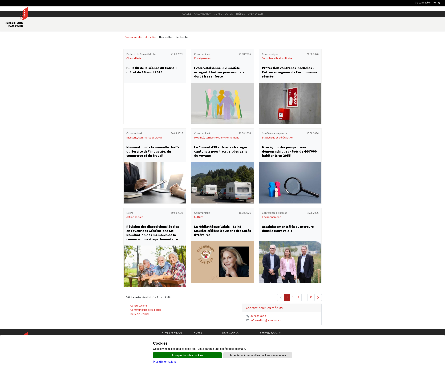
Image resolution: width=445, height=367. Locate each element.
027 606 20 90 (258, 316)
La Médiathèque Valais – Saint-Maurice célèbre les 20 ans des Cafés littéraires (222, 230)
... (304, 297)
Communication (223, 13)
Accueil (186, 13)
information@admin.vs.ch (265, 320)
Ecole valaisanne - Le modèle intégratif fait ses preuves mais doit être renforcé (219, 72)
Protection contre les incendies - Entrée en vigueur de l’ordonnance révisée (289, 72)
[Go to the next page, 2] (318, 297)
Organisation (202, 13)
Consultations (138, 305)
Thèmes (240, 13)
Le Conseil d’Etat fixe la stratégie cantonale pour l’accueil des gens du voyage (220, 151)
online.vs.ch (255, 13)
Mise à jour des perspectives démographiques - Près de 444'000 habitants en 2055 (289, 151)
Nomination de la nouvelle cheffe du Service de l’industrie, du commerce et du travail (153, 151)
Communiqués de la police (145, 310)
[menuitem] (140, 37)
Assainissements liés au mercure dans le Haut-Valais (288, 228)
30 (311, 297)
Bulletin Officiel (139, 314)
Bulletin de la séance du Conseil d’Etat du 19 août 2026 (151, 70)
